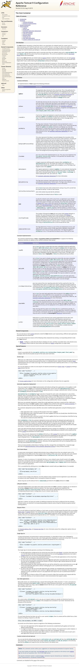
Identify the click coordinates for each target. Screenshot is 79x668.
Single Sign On (27, 36)
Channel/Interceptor (6, 76)
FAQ (3, 17)
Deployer (4, 79)
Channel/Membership (7, 72)
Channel (4, 71)
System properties (6, 89)
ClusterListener (5, 80)
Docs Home (4, 14)
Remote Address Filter (25, 529)
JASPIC (3, 91)
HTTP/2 (3, 34)
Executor (4, 28)
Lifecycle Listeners (27, 34)
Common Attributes (28, 22)
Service (3, 24)
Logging (25, 28)
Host (3, 43)
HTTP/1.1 (4, 33)
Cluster (3, 44)
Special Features (24, 26)
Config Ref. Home (6, 16)
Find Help (41, 651)
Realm (3, 60)
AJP (3, 36)
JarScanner (4, 53)
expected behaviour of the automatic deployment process (40, 446)
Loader (3, 57)
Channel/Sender (5, 74)
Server (3, 23)
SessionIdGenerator (6, 62)
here (42, 656)
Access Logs (26, 29)
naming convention (70, 404)
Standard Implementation (29, 23)
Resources (4, 61)
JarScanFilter (5, 54)
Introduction (23, 19)
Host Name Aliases (28, 32)
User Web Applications (29, 38)
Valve (3, 64)
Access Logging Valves (25, 381)
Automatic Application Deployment (32, 31)
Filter (3, 85)
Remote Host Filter (39, 529)
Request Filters (27, 35)
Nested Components (25, 25)
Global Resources (6, 51)
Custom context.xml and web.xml (31, 39)
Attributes (22, 20)
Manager (4, 58)
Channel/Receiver (6, 75)
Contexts (23, 343)
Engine (3, 41)
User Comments (5, 18)
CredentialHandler (6, 50)
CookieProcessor (6, 48)
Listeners (4, 55)
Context (4, 40)
